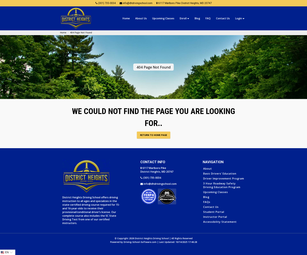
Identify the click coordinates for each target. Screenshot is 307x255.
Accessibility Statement (220, 222)
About (207, 168)
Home (126, 18)
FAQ (207, 18)
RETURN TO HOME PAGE (153, 135)
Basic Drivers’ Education (219, 173)
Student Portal (213, 212)
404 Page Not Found (81, 32)
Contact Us (223, 18)
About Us (141, 18)
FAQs (206, 202)
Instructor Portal (215, 217)
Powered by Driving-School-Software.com (133, 242)
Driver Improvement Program (223, 178)
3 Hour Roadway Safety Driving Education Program (221, 185)
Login (238, 18)
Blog (197, 18)
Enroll (183, 18)
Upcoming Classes (163, 18)
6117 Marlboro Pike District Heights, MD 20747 (156, 169)
